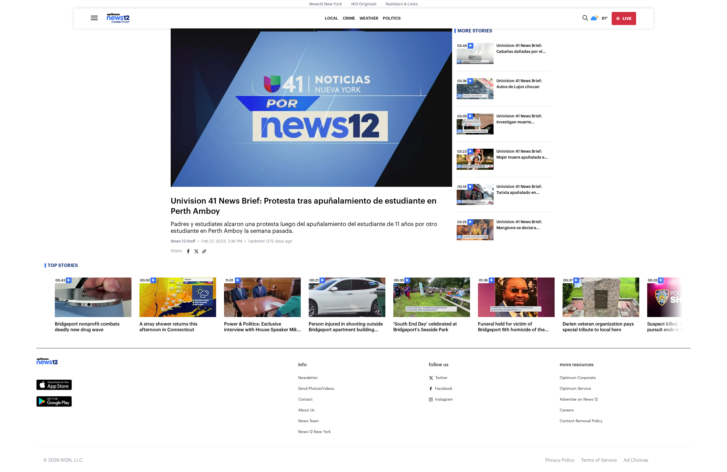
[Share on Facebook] (188, 251)
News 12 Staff (183, 241)
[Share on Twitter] (196, 251)
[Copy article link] (204, 251)
